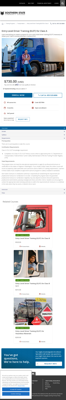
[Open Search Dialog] (62, 3)
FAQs (3, 193)
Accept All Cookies (15, 389)
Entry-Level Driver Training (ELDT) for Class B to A (32, 284)
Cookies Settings (16, 394)
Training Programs (10, 23)
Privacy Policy (56, 395)
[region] (16, 384)
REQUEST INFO (23, 119)
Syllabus (4, 135)
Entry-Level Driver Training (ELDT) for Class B (32, 238)
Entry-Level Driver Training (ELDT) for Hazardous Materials (29, 332)
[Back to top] (33, 380)
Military (47, 383)
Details (4, 131)
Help (46, 388)
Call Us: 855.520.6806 (57, 23)
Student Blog (56, 383)
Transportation (21, 23)
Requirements (6, 138)
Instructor (5, 189)
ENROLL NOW (18, 95)
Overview (4, 128)
